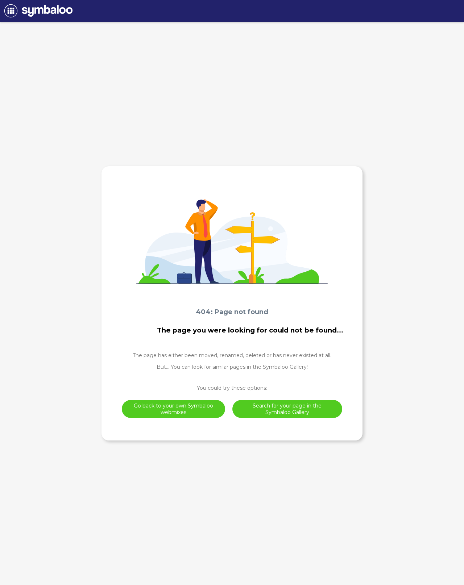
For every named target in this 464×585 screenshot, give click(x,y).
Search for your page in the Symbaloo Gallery (287, 408)
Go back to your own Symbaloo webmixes (173, 408)
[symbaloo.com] (37, 11)
